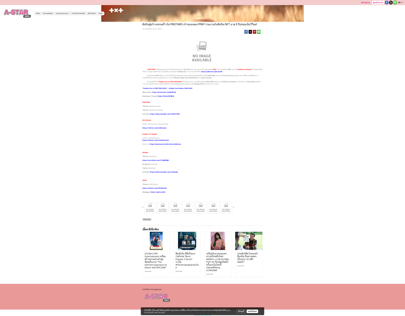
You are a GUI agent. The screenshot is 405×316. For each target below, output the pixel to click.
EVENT (101, 13)
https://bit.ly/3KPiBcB (166, 96)
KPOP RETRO (92, 13)
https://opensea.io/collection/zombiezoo (165, 144)
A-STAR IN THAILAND (78, 13)
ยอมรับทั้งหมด (252, 311)
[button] (107, 13)
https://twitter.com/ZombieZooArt (155, 140)
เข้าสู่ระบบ (366, 2)
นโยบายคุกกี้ (161, 312)
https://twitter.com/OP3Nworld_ (154, 188)
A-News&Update (48, 13)
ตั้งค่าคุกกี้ (241, 311)
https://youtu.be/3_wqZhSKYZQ (164, 92)
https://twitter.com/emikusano (154, 128)
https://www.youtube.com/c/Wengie (164, 172)
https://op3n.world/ (158, 192)
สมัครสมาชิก (379, 2)
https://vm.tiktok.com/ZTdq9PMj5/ (155, 160)
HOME (38, 13)
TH (401, 2)
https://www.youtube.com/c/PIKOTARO (165, 114)
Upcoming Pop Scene (62, 13)
